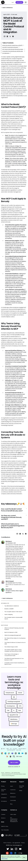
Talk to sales (19, 2)
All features (3, 797)
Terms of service (7, 842)
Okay (24, 857)
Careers (3, 814)
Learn (11, 786)
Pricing (2, 786)
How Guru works (3, 790)
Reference (7, 772)
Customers (13, 789)
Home (2, 772)
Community (13, 800)
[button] (25, 2)
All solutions (4, 801)
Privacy (23, 842)
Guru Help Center (21, 786)
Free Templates (5, 830)
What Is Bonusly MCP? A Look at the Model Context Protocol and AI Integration (14, 774)
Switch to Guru (4, 826)
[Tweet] (10, 36)
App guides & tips (15, 772)
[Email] (4, 36)
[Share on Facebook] (13, 36)
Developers (13, 797)
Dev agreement (16, 842)
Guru (19, 452)
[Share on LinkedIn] (7, 36)
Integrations (4, 794)
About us (3, 818)
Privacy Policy (5, 858)
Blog (11, 804)
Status (20, 790)
